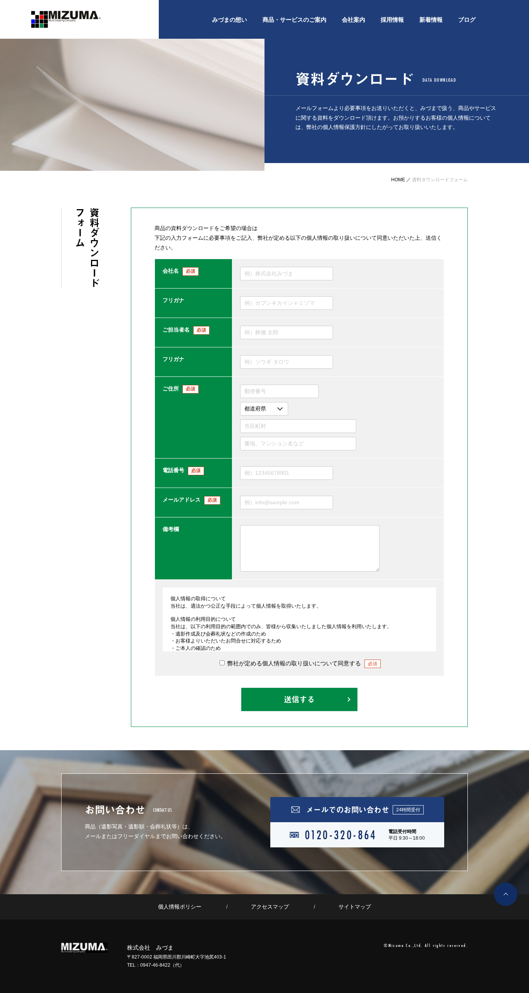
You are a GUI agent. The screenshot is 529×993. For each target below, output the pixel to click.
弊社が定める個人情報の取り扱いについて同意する (301, 663)
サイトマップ (354, 907)
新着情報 (431, 19)
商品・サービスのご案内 (294, 19)
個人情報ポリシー (179, 907)
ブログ (467, 19)
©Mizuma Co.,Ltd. (403, 945)
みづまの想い (229, 19)
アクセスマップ (270, 907)
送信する (299, 699)
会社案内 (353, 19)
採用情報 (392, 19)
